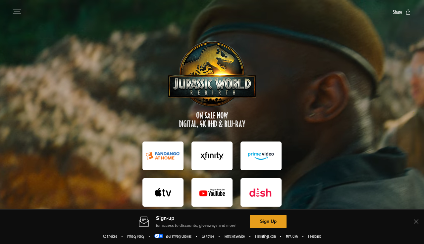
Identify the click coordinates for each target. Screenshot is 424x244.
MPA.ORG (292, 236)
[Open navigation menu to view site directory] (17, 12)
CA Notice (208, 236)
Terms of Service (234, 236)
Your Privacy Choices (178, 236)
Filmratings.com (265, 236)
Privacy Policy (135, 236)
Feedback (314, 236)
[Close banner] (416, 221)
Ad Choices (110, 236)
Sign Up (268, 221)
